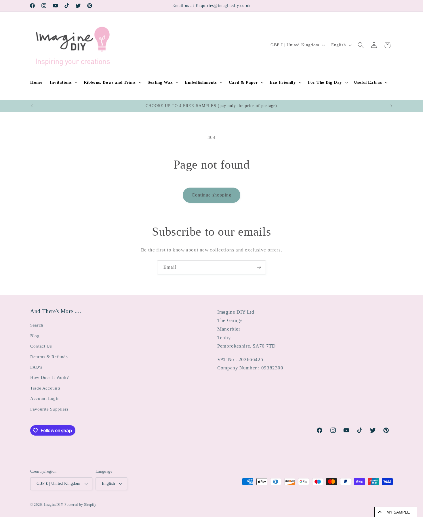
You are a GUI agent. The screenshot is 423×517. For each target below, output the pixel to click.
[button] (63, 82)
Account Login (45, 398)
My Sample (398, 512)
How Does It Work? (49, 377)
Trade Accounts (45, 388)
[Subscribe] (259, 267)
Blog (35, 335)
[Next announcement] (391, 106)
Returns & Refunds (49, 356)
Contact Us (41, 346)
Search (36, 325)
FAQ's (36, 367)
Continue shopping (211, 194)
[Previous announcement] (32, 106)
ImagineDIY (53, 504)
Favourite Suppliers (49, 409)
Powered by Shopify (80, 504)
